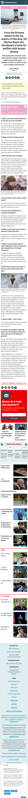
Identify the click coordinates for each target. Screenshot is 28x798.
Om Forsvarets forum (14, 681)
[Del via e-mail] (15, 77)
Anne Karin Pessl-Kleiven (14, 657)
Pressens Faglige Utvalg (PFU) (12, 740)
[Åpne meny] (25, 2)
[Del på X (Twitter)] (9, 77)
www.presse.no (14, 750)
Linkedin (14, 704)
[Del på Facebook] (6, 77)
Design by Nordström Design (14, 763)
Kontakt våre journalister (14, 651)
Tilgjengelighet (14, 690)
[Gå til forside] (11, 2)
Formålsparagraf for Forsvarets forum (16, 756)
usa (25, 383)
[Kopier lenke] (18, 77)
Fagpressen (22, 753)
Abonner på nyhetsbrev (14, 711)
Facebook (14, 697)
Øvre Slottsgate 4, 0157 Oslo (14, 663)
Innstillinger (23, 797)
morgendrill (11, 383)
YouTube (14, 708)
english (4, 383)
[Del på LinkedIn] (12, 77)
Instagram (14, 700)
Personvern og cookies (14, 694)
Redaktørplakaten (14, 721)
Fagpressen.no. (16, 785)
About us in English (14, 759)
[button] (2, 444)
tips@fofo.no (15, 648)
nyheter (19, 383)
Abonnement (14, 687)
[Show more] (25, 106)
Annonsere (14, 684)
